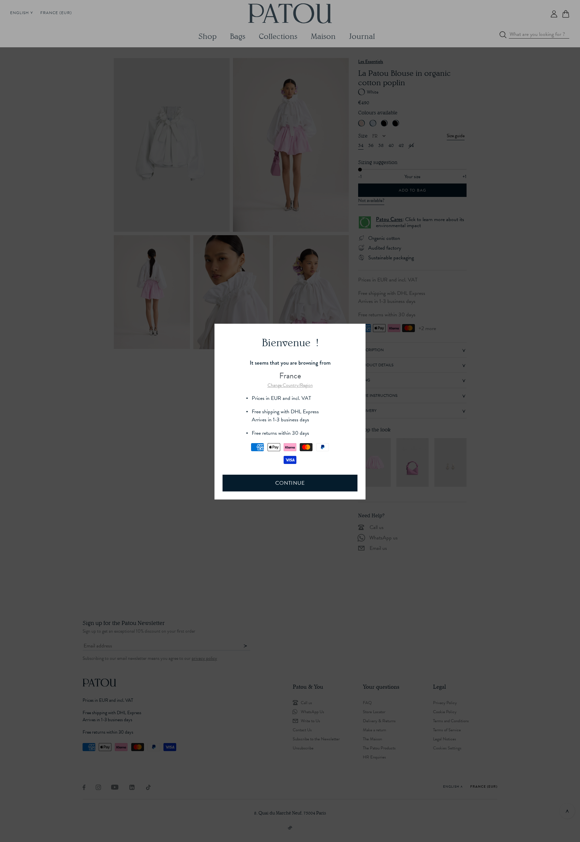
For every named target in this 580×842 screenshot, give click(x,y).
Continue (289, 483)
